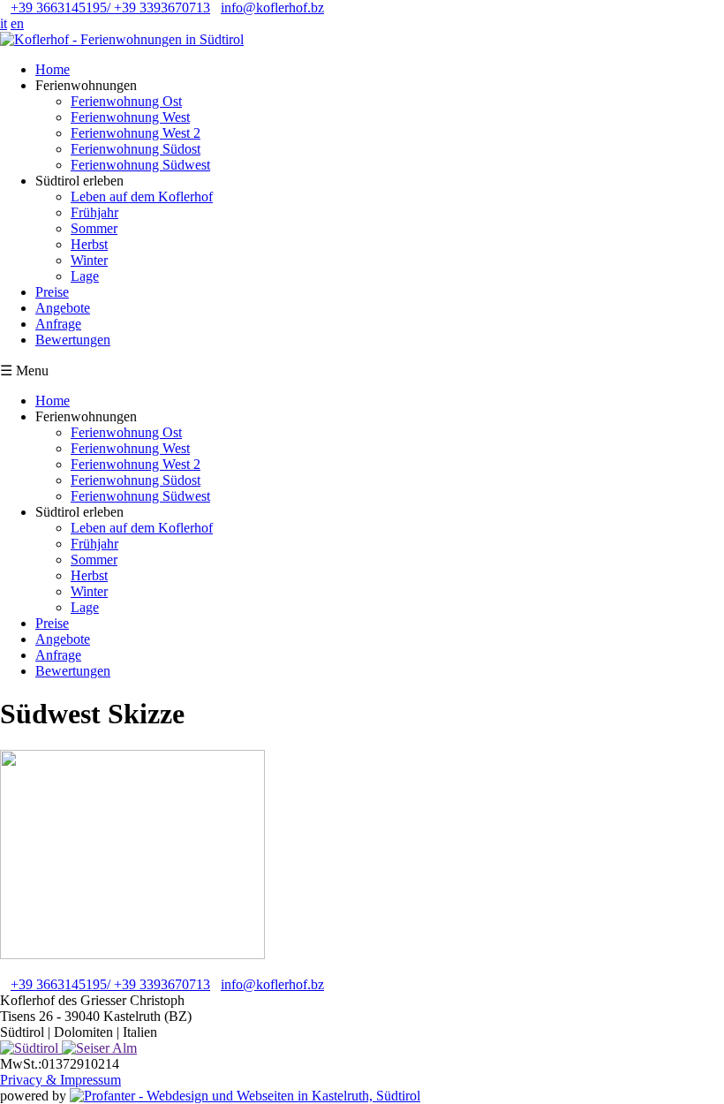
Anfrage (58, 323)
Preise (52, 291)
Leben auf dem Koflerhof (142, 196)
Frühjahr (94, 212)
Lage (85, 276)
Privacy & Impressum (60, 1079)
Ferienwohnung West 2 (135, 132)
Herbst (89, 244)
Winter (89, 260)
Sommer (94, 228)
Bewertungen (72, 339)
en (17, 23)
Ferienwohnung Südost (135, 148)
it (3, 23)
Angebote (62, 307)
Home (52, 69)
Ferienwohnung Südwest (140, 164)
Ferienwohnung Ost (126, 101)
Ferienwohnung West (130, 117)
